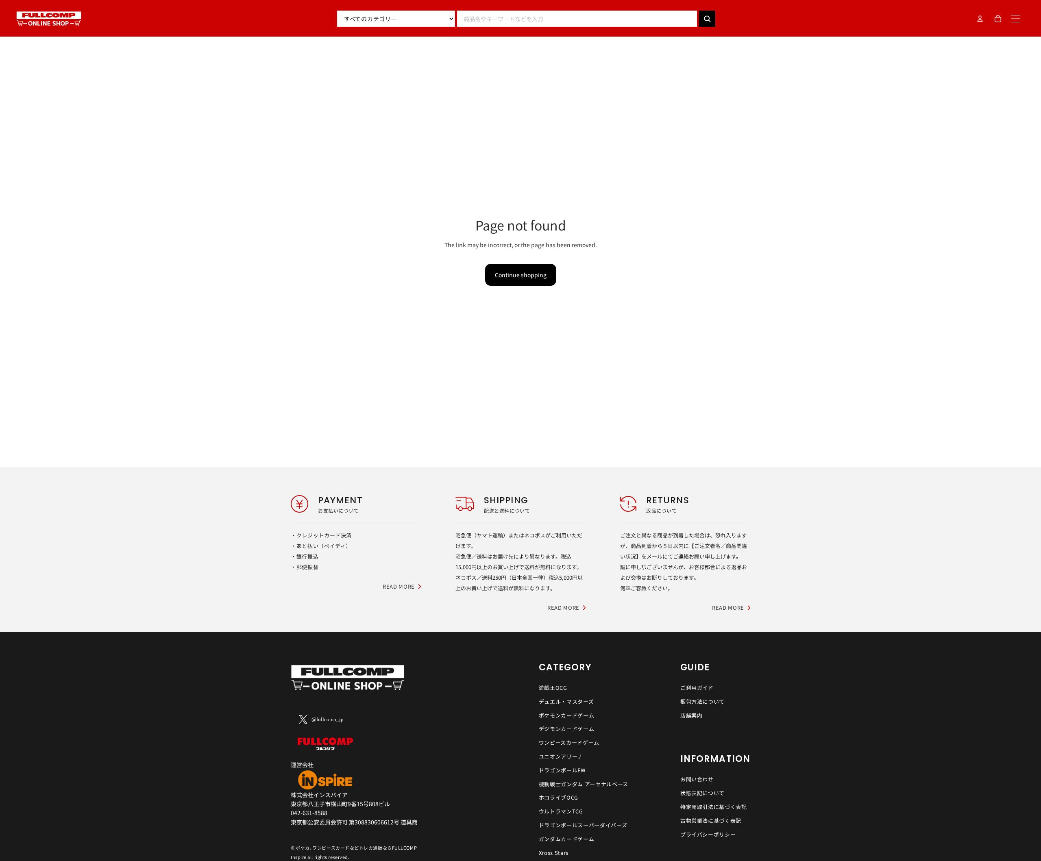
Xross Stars (553, 853)
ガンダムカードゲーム (567, 839)
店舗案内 (691, 715)
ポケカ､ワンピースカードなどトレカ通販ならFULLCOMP (356, 847)
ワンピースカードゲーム (569, 742)
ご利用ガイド (697, 687)
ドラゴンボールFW (562, 770)
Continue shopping (521, 275)
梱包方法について (702, 701)
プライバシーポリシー (708, 834)
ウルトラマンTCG (561, 811)
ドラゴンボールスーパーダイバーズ (583, 825)
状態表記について (702, 793)
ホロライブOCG (558, 797)
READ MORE (399, 586)
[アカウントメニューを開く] (980, 19)
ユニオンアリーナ (561, 756)
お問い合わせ (697, 779)
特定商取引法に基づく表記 (713, 807)
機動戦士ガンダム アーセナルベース (583, 784)
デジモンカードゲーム (567, 729)
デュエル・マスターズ (566, 701)
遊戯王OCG (553, 687)
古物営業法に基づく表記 (710, 820)
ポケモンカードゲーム (567, 715)
